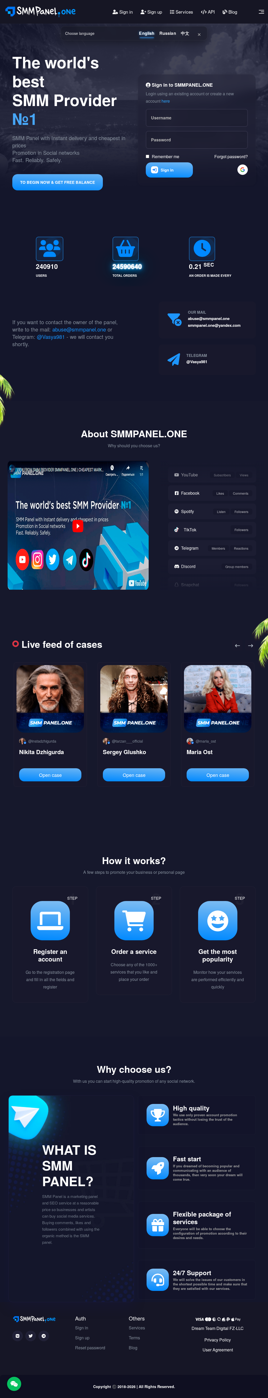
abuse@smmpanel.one (79, 329)
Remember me (165, 156)
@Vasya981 (51, 336)
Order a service (134, 951)
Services (183, 11)
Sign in (125, 11)
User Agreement (218, 1350)
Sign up (154, 11)
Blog (232, 11)
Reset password (90, 1348)
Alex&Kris (200, 752)
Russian (167, 33)
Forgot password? (231, 156)
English (146, 33)
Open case (50, 774)
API (210, 11)
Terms (134, 1338)
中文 (185, 33)
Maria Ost (116, 752)
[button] (237, 645)
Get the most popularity (217, 955)
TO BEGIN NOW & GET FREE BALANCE (57, 182)
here (165, 101)
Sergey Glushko (40, 752)
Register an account (50, 955)
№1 (24, 118)
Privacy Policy (217, 1340)
